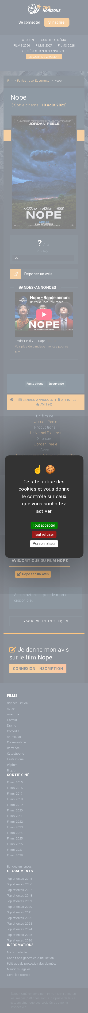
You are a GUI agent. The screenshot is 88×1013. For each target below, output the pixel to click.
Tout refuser (44, 534)
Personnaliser (44, 544)
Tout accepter (44, 525)
